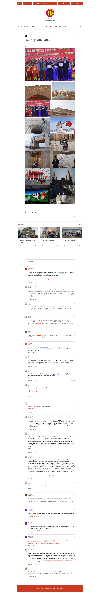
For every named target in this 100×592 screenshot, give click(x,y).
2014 (60, 26)
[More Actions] (74, 269)
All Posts (20, 26)
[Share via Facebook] (25, 212)
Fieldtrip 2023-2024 (48, 240)
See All (80, 224)
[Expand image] (38, 91)
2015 (56, 26)
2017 (46, 26)
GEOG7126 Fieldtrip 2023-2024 (27, 241)
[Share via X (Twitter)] (28, 212)
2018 (42, 26)
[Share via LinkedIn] (32, 212)
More (74, 26)
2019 (37, 26)
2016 (51, 26)
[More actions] (74, 36)
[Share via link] (35, 212)
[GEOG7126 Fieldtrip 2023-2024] (28, 232)
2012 (69, 26)
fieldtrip (27, 208)
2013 (65, 26)
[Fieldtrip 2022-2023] (72, 232)
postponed (26, 26)
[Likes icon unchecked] (29, 282)
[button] (80, 26)
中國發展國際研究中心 (50, 20)
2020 (33, 26)
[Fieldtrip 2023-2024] (50, 232)
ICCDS (50, 19)
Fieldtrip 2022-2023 (70, 240)
